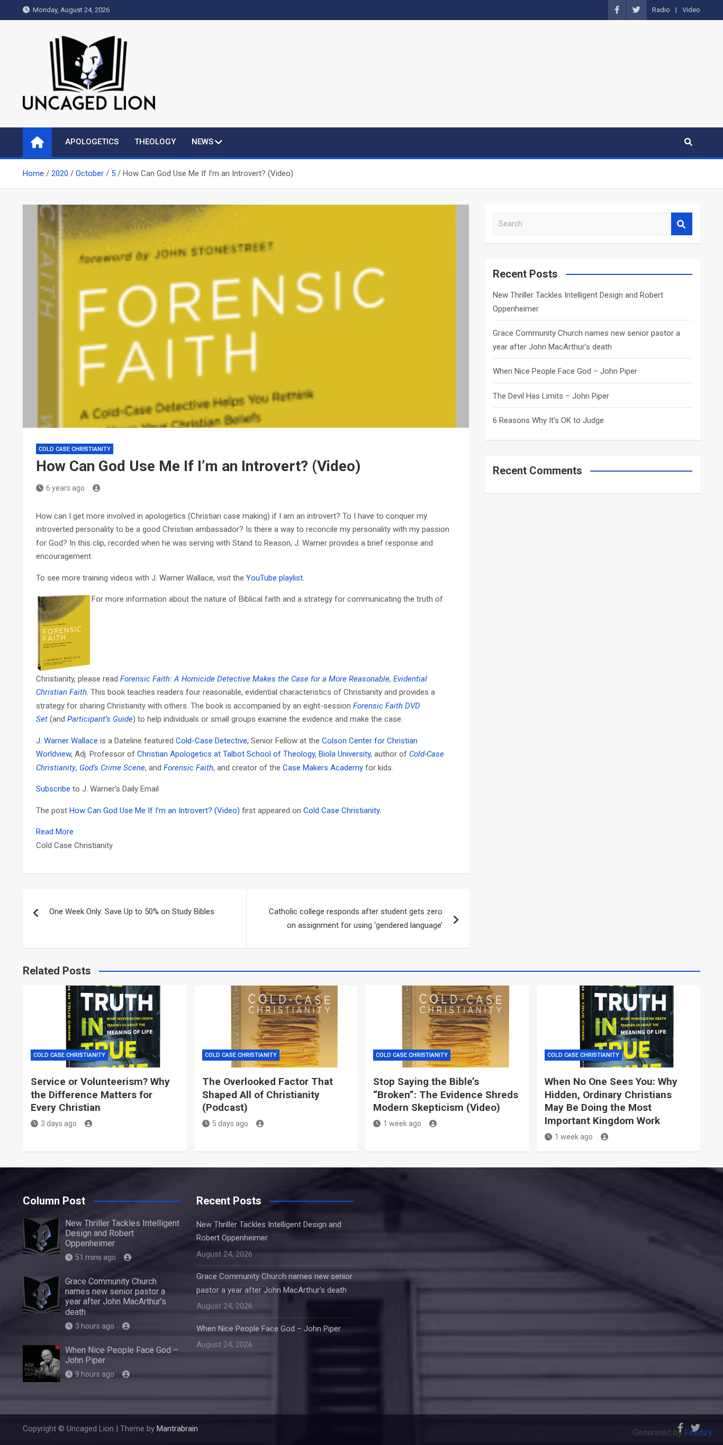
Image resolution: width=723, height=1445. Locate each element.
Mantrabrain (177, 1428)
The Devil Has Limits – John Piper (551, 396)
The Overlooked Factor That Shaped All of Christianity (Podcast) (267, 1094)
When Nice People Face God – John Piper (565, 371)
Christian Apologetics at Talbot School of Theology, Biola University (253, 754)
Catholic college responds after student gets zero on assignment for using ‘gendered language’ (355, 918)
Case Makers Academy (324, 767)
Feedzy (698, 1433)
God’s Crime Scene (112, 767)
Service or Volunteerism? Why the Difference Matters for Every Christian (100, 1094)
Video (691, 10)
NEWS (202, 141)
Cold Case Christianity (75, 449)
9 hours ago (94, 1374)
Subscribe (53, 789)
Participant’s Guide (100, 719)
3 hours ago (94, 1326)
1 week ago (402, 1123)
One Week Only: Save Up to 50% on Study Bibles (131, 911)
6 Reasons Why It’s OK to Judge (548, 420)
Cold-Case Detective (211, 740)
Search (681, 224)
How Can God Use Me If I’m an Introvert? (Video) (154, 810)
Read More (55, 831)
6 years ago (65, 488)
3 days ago (59, 1123)
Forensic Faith (188, 767)
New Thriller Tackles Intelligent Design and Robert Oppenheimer (122, 1233)
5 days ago (230, 1123)
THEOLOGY (155, 141)
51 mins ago (95, 1257)
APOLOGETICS (92, 141)
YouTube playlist (274, 578)
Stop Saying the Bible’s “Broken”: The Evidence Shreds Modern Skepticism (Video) (445, 1094)
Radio (661, 10)
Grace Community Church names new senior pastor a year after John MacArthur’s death (115, 1296)
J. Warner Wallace (68, 740)
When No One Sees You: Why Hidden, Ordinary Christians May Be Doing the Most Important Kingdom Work (611, 1101)
